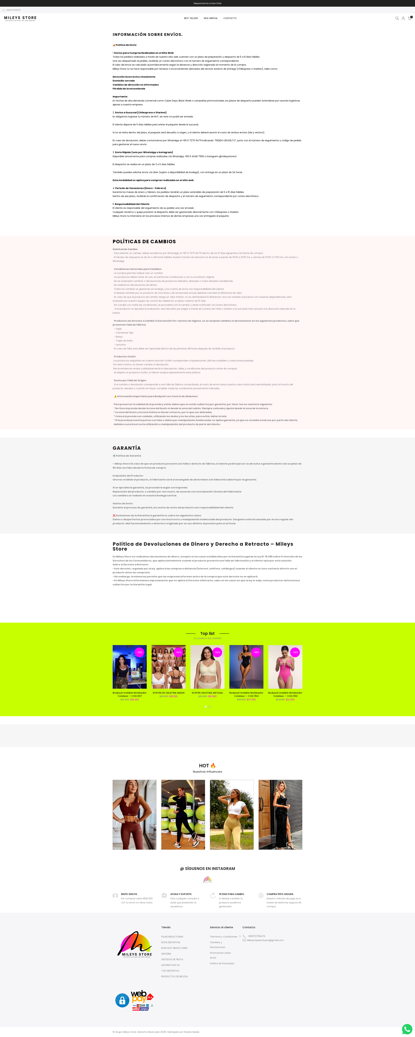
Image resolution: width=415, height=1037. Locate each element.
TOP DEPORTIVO (170, 970)
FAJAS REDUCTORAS (172, 936)
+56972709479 (13, 10)
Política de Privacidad (222, 963)
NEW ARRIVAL (211, 18)
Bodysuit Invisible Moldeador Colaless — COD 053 (285, 694)
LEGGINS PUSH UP (170, 965)
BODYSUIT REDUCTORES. (174, 948)
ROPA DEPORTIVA (170, 942)
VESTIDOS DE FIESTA (172, 959)
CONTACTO (230, 18)
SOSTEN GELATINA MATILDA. (207, 692)
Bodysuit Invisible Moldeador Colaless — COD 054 (246, 694)
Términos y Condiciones (223, 936)
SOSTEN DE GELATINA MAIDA (169, 692)
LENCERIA (166, 953)
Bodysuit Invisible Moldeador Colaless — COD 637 (130, 694)
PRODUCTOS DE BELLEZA (174, 976)
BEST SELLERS (191, 18)
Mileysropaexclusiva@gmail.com (265, 940)
